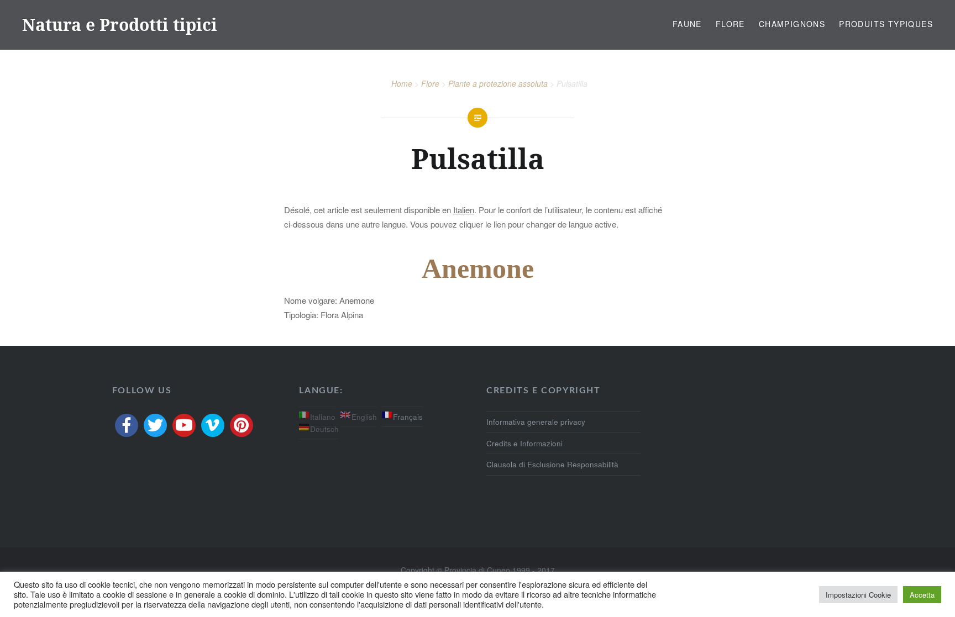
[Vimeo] (212, 425)
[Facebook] (126, 425)
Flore (730, 23)
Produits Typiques (886, 23)
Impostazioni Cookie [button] (858, 594)
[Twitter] (155, 425)
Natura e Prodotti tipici (119, 24)
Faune (687, 23)
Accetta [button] (922, 594)
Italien (463, 209)
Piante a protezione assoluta (498, 83)
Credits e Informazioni (524, 443)
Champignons (792, 23)
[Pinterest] (241, 425)
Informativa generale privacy (535, 421)
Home (401, 83)
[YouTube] (184, 425)
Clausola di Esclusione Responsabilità (552, 464)
